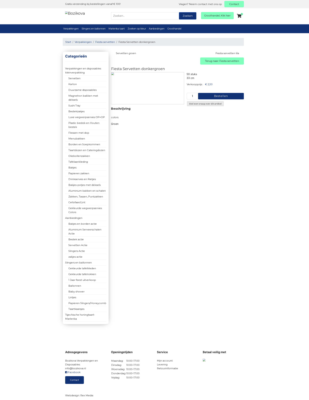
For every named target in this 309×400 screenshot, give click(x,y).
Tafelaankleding (78, 161)
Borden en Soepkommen (84, 144)
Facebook (73, 372)
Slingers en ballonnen (94, 28)
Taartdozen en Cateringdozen (86, 150)
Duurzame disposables (82, 89)
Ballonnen (74, 285)
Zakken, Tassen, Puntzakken (85, 196)
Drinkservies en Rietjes (82, 179)
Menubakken (76, 138)
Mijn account (165, 360)
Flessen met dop (78, 132)
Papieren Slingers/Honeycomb (87, 303)
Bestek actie (76, 239)
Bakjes (72, 167)
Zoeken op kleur (137, 28)
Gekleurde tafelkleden (82, 268)
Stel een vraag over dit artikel (205, 104)
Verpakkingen (71, 28)
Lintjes (72, 297)
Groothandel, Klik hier (217, 15)
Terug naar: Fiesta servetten (222, 60)
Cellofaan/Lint (76, 202)
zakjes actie (75, 256)
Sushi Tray (74, 105)
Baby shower (76, 291)
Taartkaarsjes (76, 308)
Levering (162, 364)
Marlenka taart (116, 28)
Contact (234, 4)
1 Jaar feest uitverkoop (82, 279)
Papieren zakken (78, 173)
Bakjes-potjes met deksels (84, 184)
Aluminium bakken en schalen (87, 190)
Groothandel (174, 28)
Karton (72, 84)
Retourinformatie (167, 368)
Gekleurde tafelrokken (82, 274)
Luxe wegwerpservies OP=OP (86, 117)
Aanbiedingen (156, 28)
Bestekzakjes (76, 111)
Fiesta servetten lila (227, 53)
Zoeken (188, 15)
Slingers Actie (76, 250)
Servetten (74, 78)
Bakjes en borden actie (82, 223)
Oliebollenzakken (79, 155)
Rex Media (86, 395)
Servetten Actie (77, 245)
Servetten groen (126, 53)
